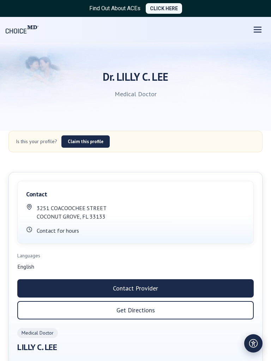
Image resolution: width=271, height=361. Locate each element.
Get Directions (135, 310)
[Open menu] (257, 29)
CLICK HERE (164, 8)
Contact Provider (135, 288)
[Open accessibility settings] (253, 343)
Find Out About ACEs (114, 8)
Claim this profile (85, 142)
